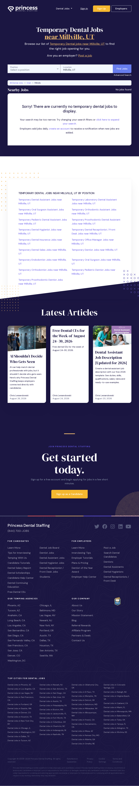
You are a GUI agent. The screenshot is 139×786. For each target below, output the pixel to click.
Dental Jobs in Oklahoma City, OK (85, 686)
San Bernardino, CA (18, 630)
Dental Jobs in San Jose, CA (52, 697)
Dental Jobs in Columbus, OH (53, 722)
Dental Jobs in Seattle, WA (19, 708)
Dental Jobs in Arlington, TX (116, 728)
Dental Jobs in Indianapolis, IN (53, 730)
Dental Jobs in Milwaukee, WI (84, 708)
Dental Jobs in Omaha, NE (83, 743)
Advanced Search (122, 75)
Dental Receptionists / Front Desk (116, 578)
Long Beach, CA (16, 620)
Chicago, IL (46, 605)
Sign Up (101, 8)
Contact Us (78, 640)
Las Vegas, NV (47, 615)
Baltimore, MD (47, 610)
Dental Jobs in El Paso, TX (83, 692)
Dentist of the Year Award (82, 570)
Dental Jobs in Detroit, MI (83, 700)
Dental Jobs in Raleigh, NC (115, 692)
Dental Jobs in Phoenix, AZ (19, 685)
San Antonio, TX (49, 650)
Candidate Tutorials (19, 563)
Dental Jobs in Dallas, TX (18, 736)
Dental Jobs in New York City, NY (21, 722)
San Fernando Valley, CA (21, 640)
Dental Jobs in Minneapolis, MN (117, 711)
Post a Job (110, 547)
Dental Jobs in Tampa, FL (115, 724)
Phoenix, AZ (14, 605)
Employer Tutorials (82, 557)
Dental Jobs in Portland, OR (20, 704)
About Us (77, 605)
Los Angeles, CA (17, 625)
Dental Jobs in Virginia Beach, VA (117, 697)
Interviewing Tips (81, 552)
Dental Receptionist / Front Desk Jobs (52, 570)
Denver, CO (14, 655)
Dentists (108, 561)
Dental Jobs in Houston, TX (20, 717)
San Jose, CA (15, 650)
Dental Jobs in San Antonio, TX (53, 689)
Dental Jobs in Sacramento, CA (84, 725)
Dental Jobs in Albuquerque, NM (84, 714)
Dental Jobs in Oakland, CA (116, 703)
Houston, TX (46, 645)
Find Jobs (122, 68)
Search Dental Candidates (112, 554)
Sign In (84, 8)
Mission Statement (82, 615)
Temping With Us (17, 557)
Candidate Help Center (21, 578)
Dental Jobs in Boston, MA (51, 709)
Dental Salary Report (19, 568)
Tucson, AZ (14, 610)
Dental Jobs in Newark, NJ (51, 685)
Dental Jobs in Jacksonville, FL (53, 713)
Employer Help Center (84, 576)
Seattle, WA (46, 655)
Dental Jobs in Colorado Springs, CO (114, 686)
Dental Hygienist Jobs (52, 563)
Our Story (77, 610)
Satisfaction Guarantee (72, 760)
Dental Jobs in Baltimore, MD (84, 704)
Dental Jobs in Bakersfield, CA (117, 715)
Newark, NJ (46, 620)
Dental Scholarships (19, 572)
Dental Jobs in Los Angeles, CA (21, 689)
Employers (121, 8)
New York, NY (47, 625)
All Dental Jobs (16, 83)
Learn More (14, 547)
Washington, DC (17, 660)
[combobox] (34, 68)
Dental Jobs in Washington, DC (21, 732)
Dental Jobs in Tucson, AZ (19, 740)
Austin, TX (45, 635)
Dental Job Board (49, 547)
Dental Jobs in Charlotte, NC (52, 726)
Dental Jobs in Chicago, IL (19, 728)
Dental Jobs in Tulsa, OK (114, 720)
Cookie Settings (102, 760)
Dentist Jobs (47, 552)
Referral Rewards (81, 625)
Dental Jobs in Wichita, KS (115, 732)
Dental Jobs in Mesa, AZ (82, 731)
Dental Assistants (114, 566)
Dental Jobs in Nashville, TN (52, 734)
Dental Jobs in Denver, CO (19, 712)
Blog (74, 620)
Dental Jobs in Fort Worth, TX (53, 718)
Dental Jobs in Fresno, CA (83, 720)
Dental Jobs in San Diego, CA (53, 693)
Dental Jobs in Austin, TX (51, 701)
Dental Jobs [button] (63, 8)
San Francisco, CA (18, 645)
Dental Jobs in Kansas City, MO (85, 735)
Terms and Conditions (117, 760)
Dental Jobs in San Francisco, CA (21, 698)
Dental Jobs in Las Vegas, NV (20, 693)
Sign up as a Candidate (69, 494)
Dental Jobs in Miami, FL (114, 707)
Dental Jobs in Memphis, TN (84, 696)
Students (45, 576)
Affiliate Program (81, 630)
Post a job (85, 56)
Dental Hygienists (113, 571)
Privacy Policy (90, 760)
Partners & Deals (81, 635)
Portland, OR (47, 630)
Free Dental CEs (17, 592)
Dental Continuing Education (18, 585)
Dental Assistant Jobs (52, 557)
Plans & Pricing (80, 563)
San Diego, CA (15, 635)
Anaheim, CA (15, 615)
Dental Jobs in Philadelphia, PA (53, 705)
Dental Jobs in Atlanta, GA (83, 739)
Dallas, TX (45, 640)
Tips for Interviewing (19, 552)
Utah (29, 83)
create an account (59, 128)
